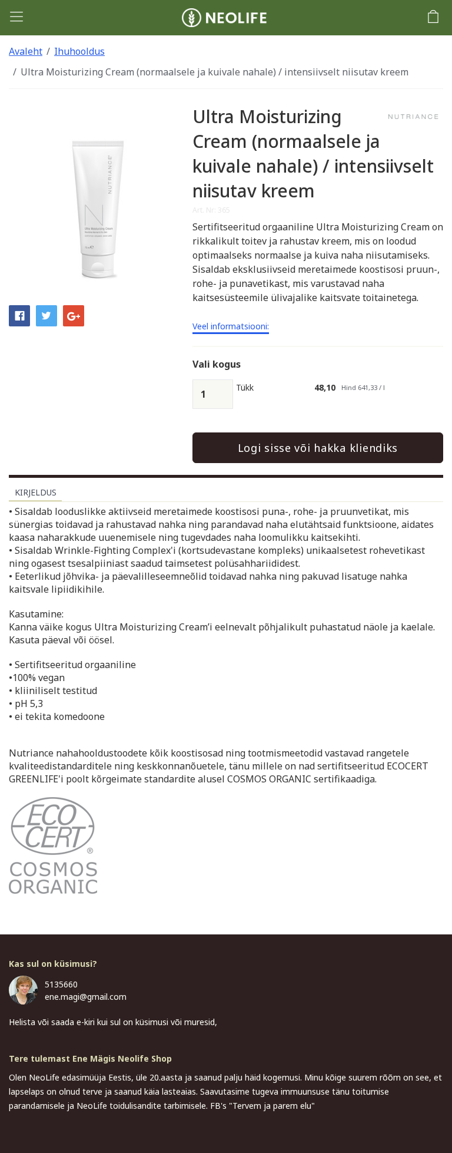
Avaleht (25, 51)
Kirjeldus (35, 492)
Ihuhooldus (79, 51)
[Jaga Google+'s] (73, 314)
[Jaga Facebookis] (19, 314)
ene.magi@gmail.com (86, 996)
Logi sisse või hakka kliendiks (318, 448)
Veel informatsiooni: (230, 327)
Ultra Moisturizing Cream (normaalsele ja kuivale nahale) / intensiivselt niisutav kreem (214, 71)
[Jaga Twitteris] (46, 314)
